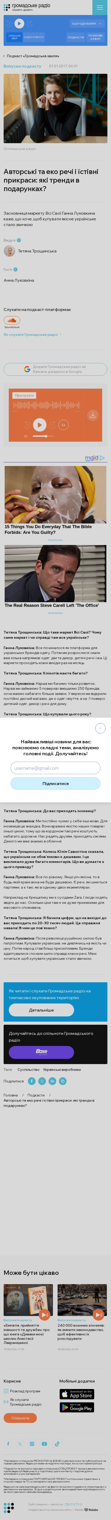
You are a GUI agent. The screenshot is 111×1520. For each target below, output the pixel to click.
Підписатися (56, 783)
